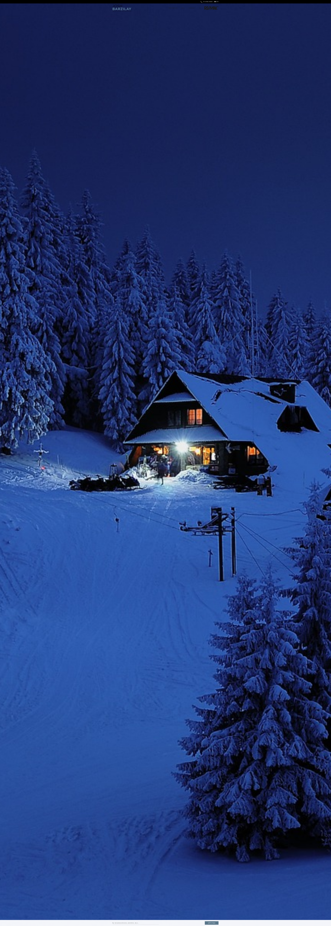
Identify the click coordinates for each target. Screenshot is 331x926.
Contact (192, 8)
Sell (183, 8)
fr (218, 1)
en (215, 1)
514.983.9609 (208, 1)
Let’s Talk (211, 923)
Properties (173, 8)
